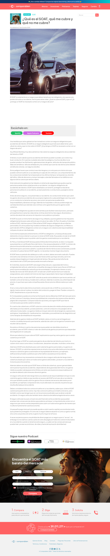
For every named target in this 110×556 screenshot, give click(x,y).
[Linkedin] (52, 549)
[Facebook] (50, 549)
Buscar (97, 15)
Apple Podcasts (33, 133)
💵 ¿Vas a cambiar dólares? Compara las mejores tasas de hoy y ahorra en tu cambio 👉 (55, 1)
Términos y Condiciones (40, 544)
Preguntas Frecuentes (64, 541)
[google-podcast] (68, 441)
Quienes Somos (37, 541)
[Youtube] (55, 549)
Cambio (94, 6)
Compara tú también (47, 530)
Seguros (85, 6)
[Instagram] (57, 549)
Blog (46, 541)
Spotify (17, 133)
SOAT (34, 14)
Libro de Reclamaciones (80, 541)
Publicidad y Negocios (56, 544)
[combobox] (43, 471)
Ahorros (45, 6)
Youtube (49, 133)
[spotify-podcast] (17, 441)
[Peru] (99, 5)
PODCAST (27, 14)
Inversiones (54, 6)
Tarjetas (76, 6)
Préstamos (66, 6)
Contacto (52, 541)
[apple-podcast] (34, 441)
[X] (59, 549)
